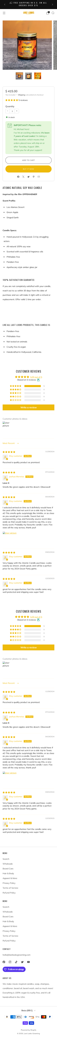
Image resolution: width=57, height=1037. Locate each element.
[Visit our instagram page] (10, 962)
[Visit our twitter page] (22, 962)
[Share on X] (23, 176)
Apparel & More (10, 878)
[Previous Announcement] (4, 4)
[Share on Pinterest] (33, 176)
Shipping (21, 95)
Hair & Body (8, 873)
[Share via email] (38, 176)
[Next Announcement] (52, 4)
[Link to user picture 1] (10, 539)
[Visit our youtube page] (28, 962)
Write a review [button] (28, 407)
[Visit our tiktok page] (16, 962)
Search (6, 859)
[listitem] (28, 4)
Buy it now (28, 169)
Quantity (9, 106)
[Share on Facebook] (18, 176)
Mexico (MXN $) (27, 1010)
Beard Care (8, 868)
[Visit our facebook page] (4, 962)
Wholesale (8, 863)
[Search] (52, 12)
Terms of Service (10, 888)
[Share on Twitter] (28, 176)
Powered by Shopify (28, 1030)
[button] (12, 100)
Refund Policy (9, 892)
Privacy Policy (9, 883)
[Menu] (4, 13)
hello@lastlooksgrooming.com (16, 955)
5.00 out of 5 (36, 377)
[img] (9, 452)
